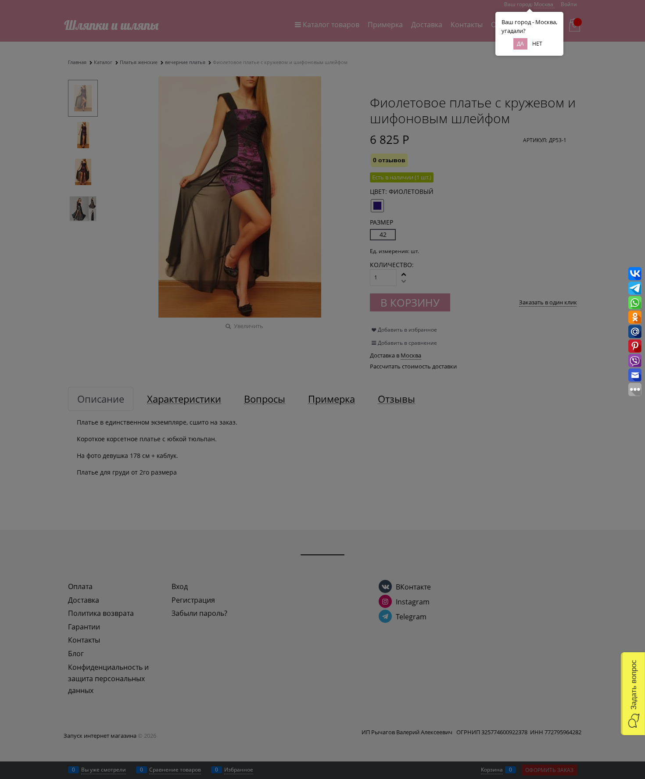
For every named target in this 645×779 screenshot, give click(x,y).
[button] (633, 693)
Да (520, 43)
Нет (537, 43)
